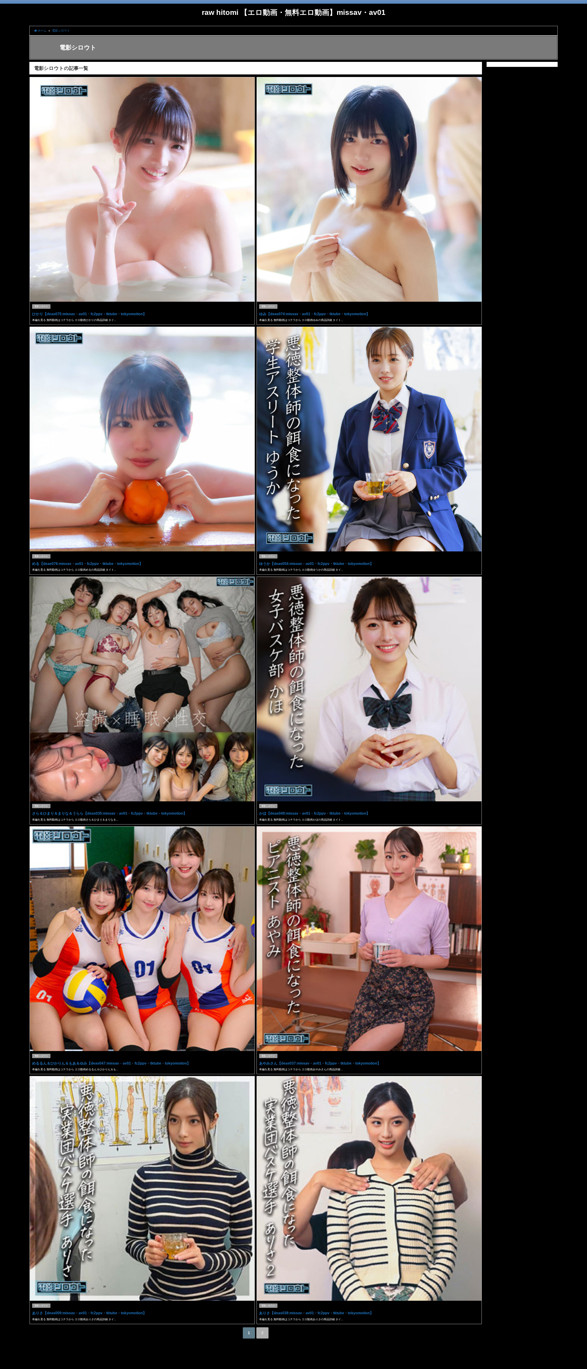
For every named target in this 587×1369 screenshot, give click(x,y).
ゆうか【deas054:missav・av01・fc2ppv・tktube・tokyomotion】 (316, 563)
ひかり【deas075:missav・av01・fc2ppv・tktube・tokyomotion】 (89, 314)
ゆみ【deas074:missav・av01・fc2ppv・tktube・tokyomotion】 (314, 314)
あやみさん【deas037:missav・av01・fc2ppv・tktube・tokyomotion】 (320, 1063)
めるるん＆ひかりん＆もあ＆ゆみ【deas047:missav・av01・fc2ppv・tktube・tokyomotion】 (111, 1063)
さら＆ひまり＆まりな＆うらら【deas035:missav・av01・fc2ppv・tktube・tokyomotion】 (109, 813)
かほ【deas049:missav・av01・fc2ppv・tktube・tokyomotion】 (314, 813)
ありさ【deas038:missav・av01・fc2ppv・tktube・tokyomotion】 (316, 1313)
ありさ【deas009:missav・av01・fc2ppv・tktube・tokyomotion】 (89, 1313)
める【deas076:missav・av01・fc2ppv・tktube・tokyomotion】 (87, 563)
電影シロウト (41, 306)
